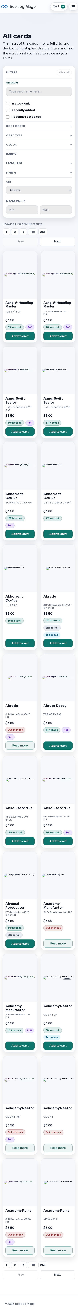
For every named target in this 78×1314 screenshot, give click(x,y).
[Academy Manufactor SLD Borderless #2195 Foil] (20, 978)
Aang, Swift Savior (15, 400)
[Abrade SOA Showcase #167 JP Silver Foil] (58, 568)
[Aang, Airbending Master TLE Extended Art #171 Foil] (58, 275)
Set (8, 181)
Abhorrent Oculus (14, 496)
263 (43, 232)
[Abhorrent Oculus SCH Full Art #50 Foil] (20, 466)
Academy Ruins (18, 1211)
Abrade (49, 596)
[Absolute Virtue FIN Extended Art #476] (20, 780)
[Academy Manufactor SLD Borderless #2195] (58, 875)
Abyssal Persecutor (15, 906)
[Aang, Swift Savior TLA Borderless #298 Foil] (20, 370)
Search (12, 82)
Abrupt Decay (54, 706)
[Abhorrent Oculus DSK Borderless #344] (58, 466)
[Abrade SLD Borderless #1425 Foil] (20, 677)
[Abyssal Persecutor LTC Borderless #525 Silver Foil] (20, 875)
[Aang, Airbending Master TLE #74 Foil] (20, 275)
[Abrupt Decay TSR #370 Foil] (58, 677)
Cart (58, 6)
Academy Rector (57, 1006)
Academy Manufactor (53, 906)
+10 (32, 232)
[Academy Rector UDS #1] (58, 1080)
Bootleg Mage (23, 6)
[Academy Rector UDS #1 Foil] (20, 1080)
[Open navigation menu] (73, 7)
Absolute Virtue (19, 808)
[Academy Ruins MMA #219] (58, 1182)
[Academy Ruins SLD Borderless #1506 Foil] (20, 1182)
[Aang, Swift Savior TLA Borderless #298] (58, 370)
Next (57, 241)
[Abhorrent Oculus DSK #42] (20, 568)
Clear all (64, 72)
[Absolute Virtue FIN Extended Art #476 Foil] (58, 780)
